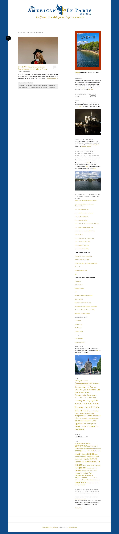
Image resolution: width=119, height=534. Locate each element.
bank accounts (97, 448)
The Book (77, 72)
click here (90, 89)
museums (78, 473)
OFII (76, 292)
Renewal (77, 267)
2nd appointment (79, 288)
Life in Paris (81, 410)
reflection (95, 478)
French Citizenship (80, 398)
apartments (81, 445)
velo (88, 483)
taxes (77, 482)
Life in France (91, 407)
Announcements (81, 383)
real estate (90, 478)
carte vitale (90, 451)
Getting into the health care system (83, 295)
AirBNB (77, 443)
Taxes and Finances (83, 421)
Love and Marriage (94, 411)
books (85, 451)
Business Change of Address (82, 313)
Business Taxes (79, 299)
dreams (85, 454)
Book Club (92, 383)
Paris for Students (84, 413)
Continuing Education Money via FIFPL (85, 310)
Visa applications (28, 83)
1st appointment (79, 284)
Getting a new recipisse (81, 270)
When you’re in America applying (83, 256)
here (84, 87)
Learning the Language (84, 401)
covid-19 (79, 454)
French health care (84, 456)
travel (83, 482)
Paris (76, 413)
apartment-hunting (84, 443)
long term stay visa (92, 468)
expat (90, 453)
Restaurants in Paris (86, 418)
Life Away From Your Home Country (87, 403)
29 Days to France (81, 381)
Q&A (76, 274)
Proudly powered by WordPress (50, 527)
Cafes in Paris (88, 385)
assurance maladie (87, 448)
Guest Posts (92, 398)
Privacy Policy (78, 508)
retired (76, 480)
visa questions (34, 87)
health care (92, 456)
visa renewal (41, 87)
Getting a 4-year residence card (83, 302)
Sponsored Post (94, 418)
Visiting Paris (91, 424)
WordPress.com (73, 527)
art (80, 448)
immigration (85, 459)
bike (82, 451)
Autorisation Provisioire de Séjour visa (37, 85)
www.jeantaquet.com (80, 499)
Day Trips (84, 390)
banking (78, 451)
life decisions (88, 462)
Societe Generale (87, 480)
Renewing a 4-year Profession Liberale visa (86, 306)
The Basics (78, 281)
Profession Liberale (86, 146)
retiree (80, 480)
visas (46, 87)
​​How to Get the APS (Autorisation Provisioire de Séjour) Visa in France (32, 67)
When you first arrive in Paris (82, 259)
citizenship (97, 451)
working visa (52, 87)
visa (29, 87)
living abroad (80, 468)
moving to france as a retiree (89, 470)
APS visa (25, 85)
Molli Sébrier (26, 71)
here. (80, 106)
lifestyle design (95, 465)
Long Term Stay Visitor (93, 145)
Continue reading (52, 78)
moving (78, 470)
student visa (24, 87)
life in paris (86, 465)
